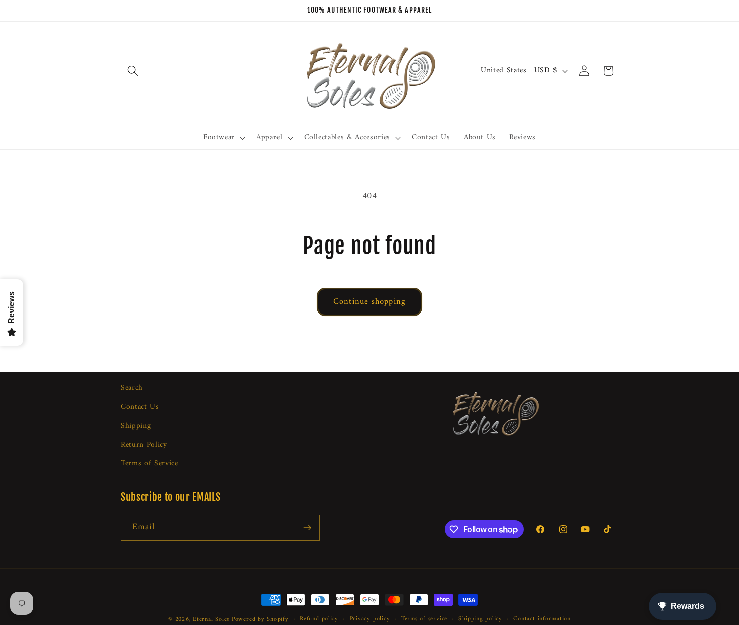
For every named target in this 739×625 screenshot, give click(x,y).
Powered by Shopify (260, 619)
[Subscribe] (307, 528)
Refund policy (319, 619)
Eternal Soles (211, 619)
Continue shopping (369, 301)
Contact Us (140, 407)
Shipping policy (480, 619)
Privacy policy (370, 619)
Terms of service (424, 619)
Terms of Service (149, 464)
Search (132, 388)
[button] (133, 71)
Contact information (542, 619)
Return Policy (144, 445)
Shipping (136, 426)
